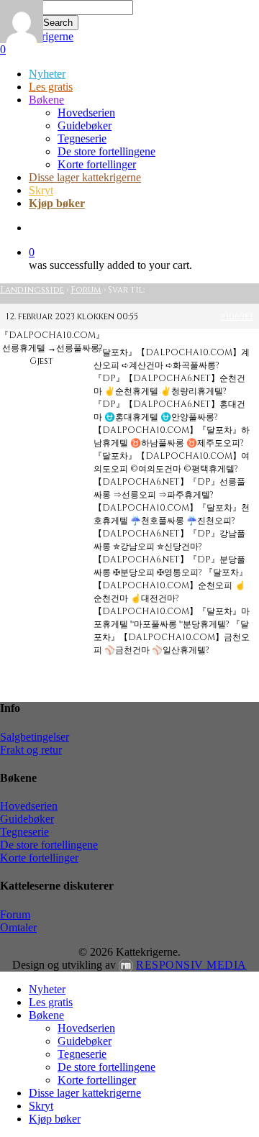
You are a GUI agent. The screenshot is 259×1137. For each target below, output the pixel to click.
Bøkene (46, 1015)
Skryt (41, 1106)
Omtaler (18, 927)
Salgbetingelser (34, 737)
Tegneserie (24, 832)
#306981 (236, 316)
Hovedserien (29, 806)
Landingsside (32, 290)
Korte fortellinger (39, 857)
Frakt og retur (31, 750)
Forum (86, 290)
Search (58, 22)
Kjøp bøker (55, 1119)
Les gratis (51, 1002)
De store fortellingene (49, 845)
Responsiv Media (191, 965)
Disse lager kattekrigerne (85, 1093)
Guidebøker (27, 819)
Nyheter (47, 989)
